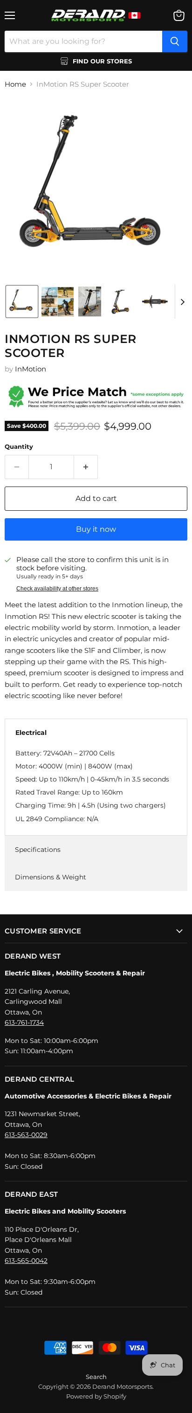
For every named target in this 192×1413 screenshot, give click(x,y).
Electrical (31, 732)
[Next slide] (182, 301)
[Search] (174, 41)
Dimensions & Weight (50, 877)
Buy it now (96, 529)
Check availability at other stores (57, 588)
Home (15, 84)
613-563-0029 (26, 1135)
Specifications (38, 849)
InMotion (30, 368)
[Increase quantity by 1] (86, 467)
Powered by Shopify (96, 1396)
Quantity (19, 446)
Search (96, 1376)
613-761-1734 (24, 1022)
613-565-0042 (26, 1260)
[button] (22, 301)
